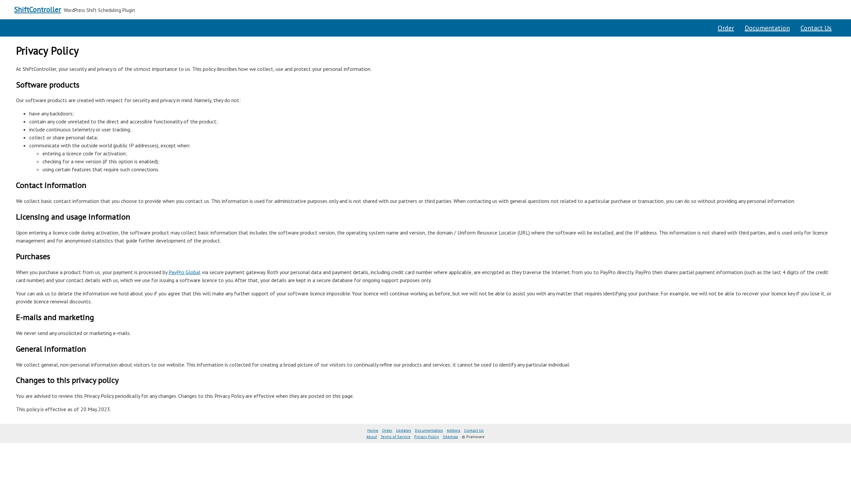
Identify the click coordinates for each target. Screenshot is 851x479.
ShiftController (37, 9)
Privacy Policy (426, 436)
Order (726, 28)
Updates (403, 430)
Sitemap (450, 436)
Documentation (767, 28)
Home (372, 430)
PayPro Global (184, 272)
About (371, 436)
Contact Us (816, 28)
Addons (453, 430)
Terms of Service (396, 436)
